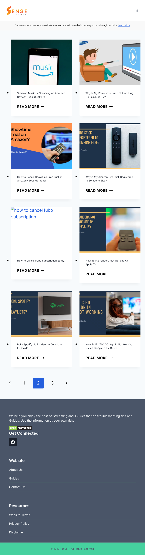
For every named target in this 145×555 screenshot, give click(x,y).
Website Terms (19, 515)
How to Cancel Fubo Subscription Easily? (41, 260)
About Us (15, 470)
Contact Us (17, 487)
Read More (30, 106)
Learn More (124, 25)
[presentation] (41, 62)
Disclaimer (16, 532)
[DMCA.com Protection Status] (72, 428)
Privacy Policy (19, 523)
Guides (14, 478)
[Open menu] (136, 10)
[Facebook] (13, 442)
